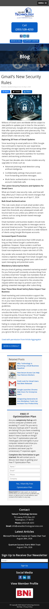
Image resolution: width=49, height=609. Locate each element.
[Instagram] (27, 35)
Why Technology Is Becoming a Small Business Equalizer (28, 365)
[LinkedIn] (24, 35)
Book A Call (16, 41)
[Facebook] (21, 35)
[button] (42, 3)
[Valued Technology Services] (24, 13)
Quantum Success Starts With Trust (24, 544)
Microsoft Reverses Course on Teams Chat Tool (24, 536)
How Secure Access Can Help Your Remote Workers (28, 374)
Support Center (31, 41)
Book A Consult (11, 346)
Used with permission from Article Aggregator (21, 339)
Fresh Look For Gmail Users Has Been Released (28, 382)
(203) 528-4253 (24, 29)
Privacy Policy (28, 607)
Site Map (19, 607)
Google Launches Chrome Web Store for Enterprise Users (27, 392)
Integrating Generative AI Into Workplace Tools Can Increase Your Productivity (27, 401)
